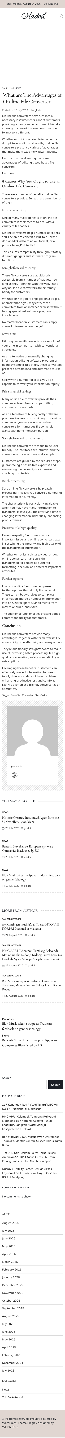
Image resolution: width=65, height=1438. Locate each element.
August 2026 (10, 1223)
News (18, 88)
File (37, 695)
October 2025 (11, 1300)
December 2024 (12, 1362)
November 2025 (12, 1293)
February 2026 (11, 1269)
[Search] (61, 16)
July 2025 (8, 1324)
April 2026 (9, 1254)
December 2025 (12, 1285)
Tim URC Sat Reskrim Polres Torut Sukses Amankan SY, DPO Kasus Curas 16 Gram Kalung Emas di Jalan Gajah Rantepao (29, 1157)
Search (6, 1078)
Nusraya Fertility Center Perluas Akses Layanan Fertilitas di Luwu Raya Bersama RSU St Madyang (29, 1173)
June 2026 (8, 1238)
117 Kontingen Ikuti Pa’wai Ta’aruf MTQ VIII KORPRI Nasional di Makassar (30, 926)
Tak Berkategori (11, 919)
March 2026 (10, 1261)
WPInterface (10, 1427)
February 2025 (11, 1355)
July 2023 (8, 1370)
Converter (27, 695)
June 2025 (8, 1331)
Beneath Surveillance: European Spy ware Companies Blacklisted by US (27, 848)
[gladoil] (32, 731)
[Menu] (4, 16)
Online (43, 695)
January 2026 (11, 1277)
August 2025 (10, 1316)
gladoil (38, 110)
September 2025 (13, 1308)
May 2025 (8, 1339)
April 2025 (9, 1347)
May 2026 (8, 1246)
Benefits (15, 695)
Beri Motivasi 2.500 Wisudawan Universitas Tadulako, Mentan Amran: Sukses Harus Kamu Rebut (31, 985)
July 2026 (8, 1230)
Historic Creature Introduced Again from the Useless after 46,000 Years (30, 820)
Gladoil (33, 16)
